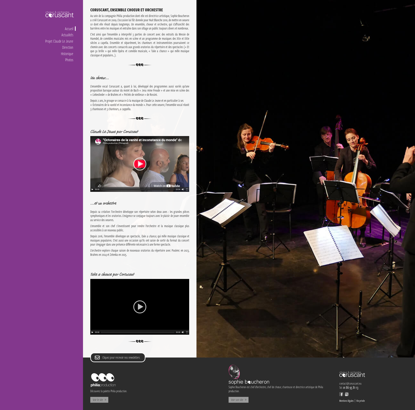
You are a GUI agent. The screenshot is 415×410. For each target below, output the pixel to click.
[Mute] (183, 189)
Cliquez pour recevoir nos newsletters (121, 357)
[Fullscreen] (187, 189)
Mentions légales (346, 400)
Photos (69, 60)
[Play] (92, 189)
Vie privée (360, 400)
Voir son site (237, 399)
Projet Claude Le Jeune (59, 41)
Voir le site (98, 399)
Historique (67, 53)
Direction (67, 47)
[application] (139, 164)
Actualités (67, 35)
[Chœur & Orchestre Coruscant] (352, 376)
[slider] (138, 189)
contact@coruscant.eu (350, 383)
